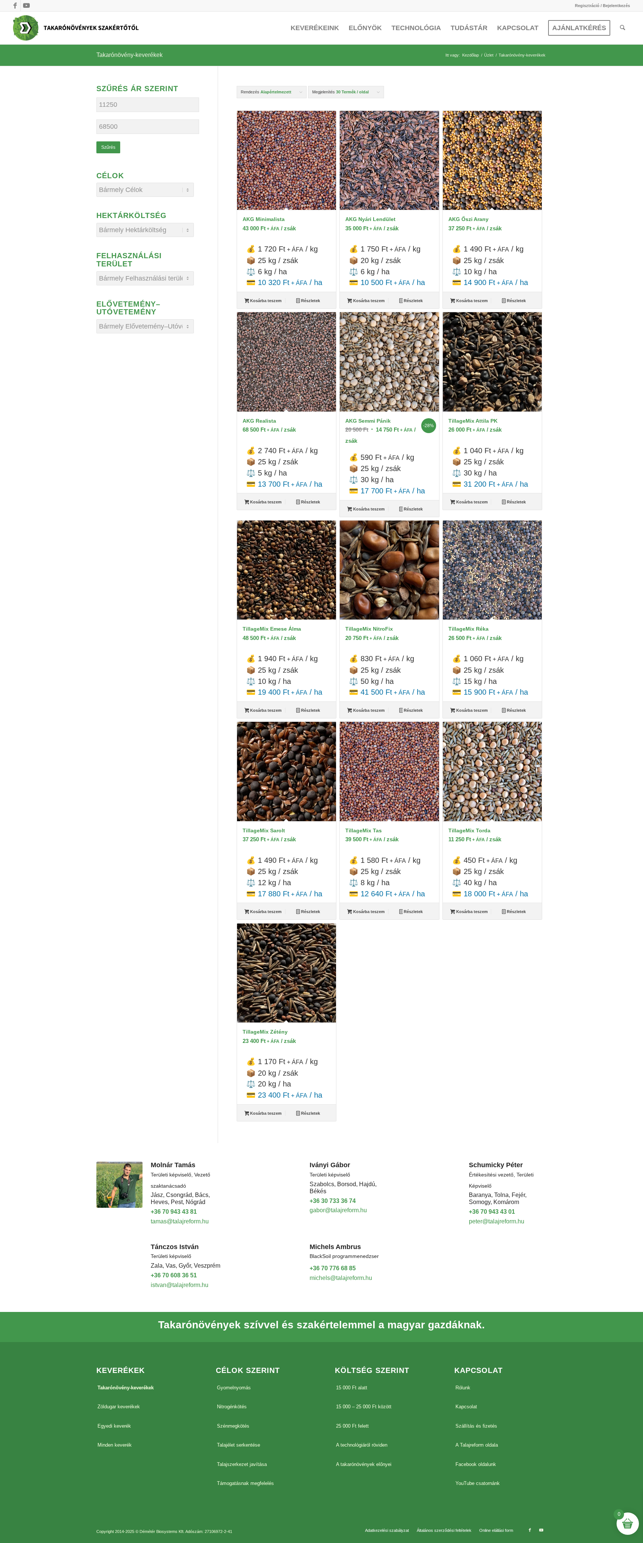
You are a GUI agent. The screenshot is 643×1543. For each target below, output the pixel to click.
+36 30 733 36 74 (333, 1200)
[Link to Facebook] (15, 5)
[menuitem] (600, 5)
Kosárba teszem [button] (265, 300)
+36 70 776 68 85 (333, 1268)
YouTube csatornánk (477, 1483)
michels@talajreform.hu (341, 1277)
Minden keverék (114, 1445)
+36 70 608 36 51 (174, 1275)
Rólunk (462, 1387)
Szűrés (108, 147)
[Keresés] (622, 28)
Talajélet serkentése (238, 1445)
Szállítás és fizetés (476, 1426)
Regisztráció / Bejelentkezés (602, 5)
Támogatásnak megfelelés (245, 1483)
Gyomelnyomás (234, 1387)
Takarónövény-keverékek (125, 1387)
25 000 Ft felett (352, 1426)
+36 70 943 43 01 (492, 1211)
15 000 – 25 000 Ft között (363, 1406)
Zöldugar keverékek (118, 1406)
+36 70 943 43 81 (174, 1211)
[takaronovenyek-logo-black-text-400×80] (76, 28)
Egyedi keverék (114, 1426)
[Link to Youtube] (26, 5)
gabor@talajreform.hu (338, 1210)
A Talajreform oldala (476, 1445)
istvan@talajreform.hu (179, 1284)
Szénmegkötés (233, 1426)
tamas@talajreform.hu (180, 1221)
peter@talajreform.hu (496, 1221)
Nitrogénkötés (232, 1406)
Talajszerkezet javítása (242, 1464)
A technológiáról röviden (361, 1445)
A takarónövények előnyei (363, 1464)
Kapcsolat (466, 1406)
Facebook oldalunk (475, 1464)
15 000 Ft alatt (351, 1387)
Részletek (310, 300)
